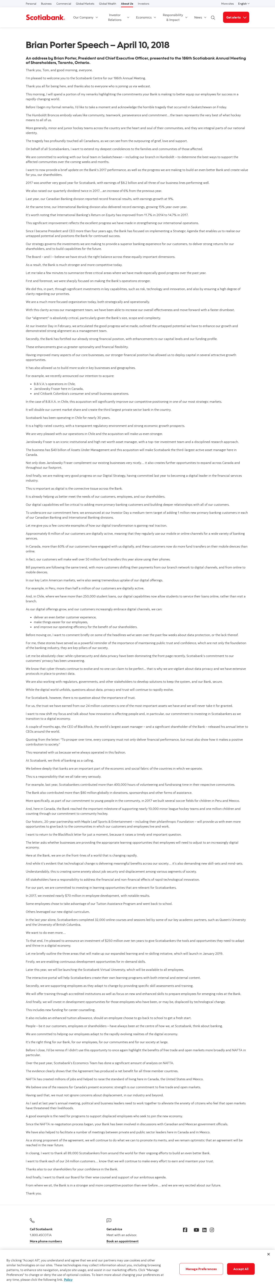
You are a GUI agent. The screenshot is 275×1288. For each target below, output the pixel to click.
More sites (227, 3)
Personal (31, 3)
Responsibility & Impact (173, 17)
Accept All (241, 1269)
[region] (137, 1269)
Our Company (83, 17)
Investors (143, 3)
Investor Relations (114, 17)
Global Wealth (107, 3)
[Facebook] (185, 1229)
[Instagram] (212, 1229)
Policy (68, 1280)
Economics (144, 17)
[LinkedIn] (204, 1229)
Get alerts (237, 17)
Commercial (63, 3)
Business (46, 3)
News (198, 17)
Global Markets (85, 3)
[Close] (268, 1254)
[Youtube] (196, 1229)
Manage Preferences (201, 1269)
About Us (127, 3)
